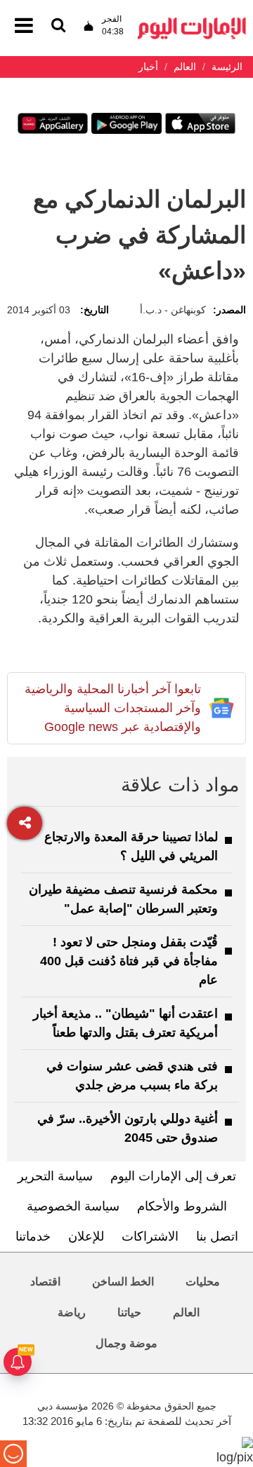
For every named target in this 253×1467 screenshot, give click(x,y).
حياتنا (129, 1312)
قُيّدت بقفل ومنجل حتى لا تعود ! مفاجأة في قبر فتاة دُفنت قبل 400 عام (129, 961)
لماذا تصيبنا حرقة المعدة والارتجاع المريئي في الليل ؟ (131, 846)
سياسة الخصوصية (73, 1206)
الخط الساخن (123, 1282)
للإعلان (86, 1236)
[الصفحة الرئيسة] (192, 21)
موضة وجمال (126, 1343)
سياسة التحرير (55, 1176)
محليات (203, 1282)
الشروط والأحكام (182, 1206)
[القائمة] (58, 26)
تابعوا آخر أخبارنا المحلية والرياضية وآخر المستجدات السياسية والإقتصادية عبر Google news (113, 708)
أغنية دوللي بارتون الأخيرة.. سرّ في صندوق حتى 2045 (127, 1128)
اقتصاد (45, 1282)
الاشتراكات (150, 1236)
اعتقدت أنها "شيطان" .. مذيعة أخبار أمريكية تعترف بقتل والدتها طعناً (125, 1023)
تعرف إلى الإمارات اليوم (173, 1176)
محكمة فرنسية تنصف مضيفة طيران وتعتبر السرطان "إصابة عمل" (123, 898)
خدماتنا (33, 1236)
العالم (186, 1312)
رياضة (72, 1312)
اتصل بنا (217, 1236)
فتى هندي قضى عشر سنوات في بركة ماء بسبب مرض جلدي (132, 1075)
